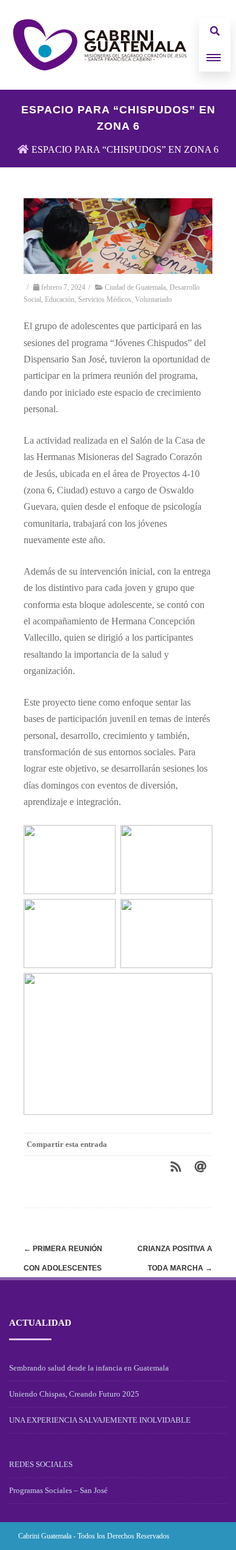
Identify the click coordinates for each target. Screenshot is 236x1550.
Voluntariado (153, 299)
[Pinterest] (128, 1166)
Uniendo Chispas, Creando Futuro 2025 (74, 1393)
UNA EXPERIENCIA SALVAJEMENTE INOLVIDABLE (100, 1420)
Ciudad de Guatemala (135, 287)
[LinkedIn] (152, 1166)
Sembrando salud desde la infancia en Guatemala (89, 1367)
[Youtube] (208, 1536)
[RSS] (176, 1166)
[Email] (200, 1166)
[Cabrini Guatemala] (100, 45)
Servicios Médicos (104, 299)
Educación (59, 299)
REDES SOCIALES (41, 1464)
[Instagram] (188, 1536)
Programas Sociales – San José (58, 1490)
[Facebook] (79, 1166)
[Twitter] (103, 1166)
